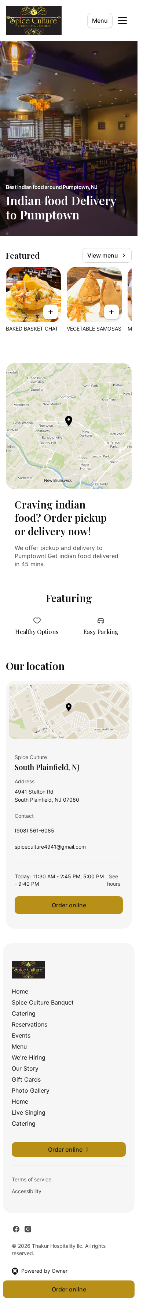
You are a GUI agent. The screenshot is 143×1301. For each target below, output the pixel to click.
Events (21, 1035)
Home (20, 991)
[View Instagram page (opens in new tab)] (27, 1229)
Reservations (29, 1024)
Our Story (25, 1068)
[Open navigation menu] (122, 20)
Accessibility (26, 1191)
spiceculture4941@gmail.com (50, 848)
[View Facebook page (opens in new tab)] (16, 1229)
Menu (100, 20)
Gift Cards (26, 1079)
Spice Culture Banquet (43, 1002)
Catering (24, 1013)
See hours (113, 880)
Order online (69, 905)
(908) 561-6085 (34, 832)
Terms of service (31, 1179)
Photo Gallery (31, 1090)
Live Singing (28, 1112)
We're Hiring (28, 1057)
